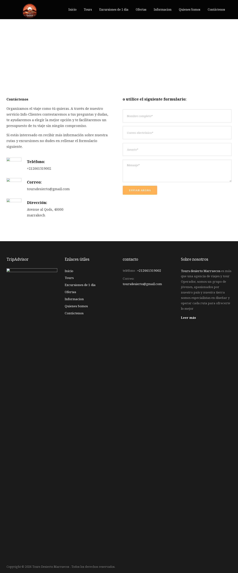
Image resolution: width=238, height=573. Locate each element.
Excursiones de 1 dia (113, 9)
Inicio (72, 9)
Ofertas (141, 9)
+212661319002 (149, 270)
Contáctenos (216, 9)
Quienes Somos (189, 9)
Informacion (162, 9)
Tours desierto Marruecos (200, 271)
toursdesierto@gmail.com (142, 284)
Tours (88, 9)
